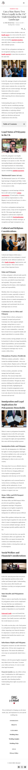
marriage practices (17, 40)
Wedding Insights (14, 739)
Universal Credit (6, 613)
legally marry (6, 35)
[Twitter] (22, 767)
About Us (14, 725)
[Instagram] (25, 767)
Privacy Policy (14, 753)
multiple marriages (18, 170)
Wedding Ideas (14, 734)
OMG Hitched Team (9, 22)
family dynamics (10, 262)
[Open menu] (24, 3)
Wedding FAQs (14, 8)
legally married (6, 54)
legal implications (18, 217)
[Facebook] (18, 767)
